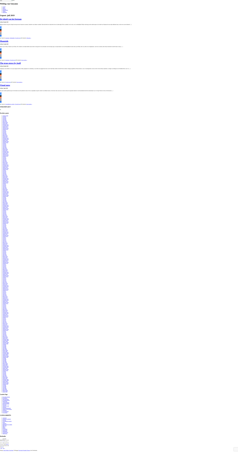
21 (8, 444)
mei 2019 (4, 213)
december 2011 (5, 312)
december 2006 (5, 379)
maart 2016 (4, 255)
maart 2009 (4, 349)
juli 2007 (4, 371)
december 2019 (5, 205)
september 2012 (5, 302)
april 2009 (4, 348)
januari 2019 (4, 217)
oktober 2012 (5, 301)
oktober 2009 (5, 341)
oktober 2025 (5, 126)
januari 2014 (4, 284)
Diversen (4, 420)
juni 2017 (4, 238)
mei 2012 (4, 306)
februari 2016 (5, 256)
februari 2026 (5, 122)
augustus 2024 (5, 142)
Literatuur (4, 423)
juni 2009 (4, 346)
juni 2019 (4, 211)
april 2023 (4, 160)
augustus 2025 (5, 129)
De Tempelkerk (5, 411)
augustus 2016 (5, 249)
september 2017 (5, 235)
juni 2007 (4, 372)
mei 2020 (4, 199)
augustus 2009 (5, 343)
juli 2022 (4, 170)
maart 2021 (4, 188)
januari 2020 (4, 204)
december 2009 (5, 339)
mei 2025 (4, 132)
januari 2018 (4, 230)
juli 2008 (4, 358)
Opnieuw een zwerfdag (7, 409)
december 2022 (5, 164)
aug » (4, 448)
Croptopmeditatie (5, 402)
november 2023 (5, 152)
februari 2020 (5, 202)
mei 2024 (4, 145)
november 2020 (5, 192)
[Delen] (119, 36)
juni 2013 (4, 292)
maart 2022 (4, 175)
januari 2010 (4, 338)
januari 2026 (4, 123)
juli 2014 (4, 277)
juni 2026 (4, 118)
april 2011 (4, 321)
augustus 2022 (5, 169)
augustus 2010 (5, 330)
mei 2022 (4, 172)
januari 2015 (4, 271)
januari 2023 (4, 163)
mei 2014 (4, 280)
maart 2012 (4, 309)
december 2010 (5, 325)
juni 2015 (4, 265)
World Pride (4, 401)
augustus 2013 (5, 290)
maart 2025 (4, 134)
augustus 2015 (5, 263)
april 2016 (4, 254)
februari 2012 (5, 310)
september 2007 (5, 369)
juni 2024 (4, 144)
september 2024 (5, 141)
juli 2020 (4, 197)
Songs (3, 7)
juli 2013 (4, 291)
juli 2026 (4, 116)
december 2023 (5, 151)
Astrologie (7, 38)
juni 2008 (4, 359)
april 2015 (4, 267)
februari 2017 (5, 243)
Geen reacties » (24, 60)
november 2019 (5, 206)
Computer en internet (6, 419)
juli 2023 (4, 157)
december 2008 (5, 352)
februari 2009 (5, 350)
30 (1, 447)
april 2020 (4, 200)
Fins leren (4, 404)
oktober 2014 (5, 274)
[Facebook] (119, 27)
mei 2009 (4, 347)
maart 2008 (4, 362)
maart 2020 (4, 201)
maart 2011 (4, 322)
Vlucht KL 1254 (5, 405)
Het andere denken (6, 397)
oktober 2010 (5, 328)
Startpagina (4, 12)
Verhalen (4, 9)
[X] (119, 30)
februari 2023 (5, 162)
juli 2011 (4, 318)
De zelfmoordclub (6, 400)
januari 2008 (4, 365)
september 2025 (5, 128)
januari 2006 (4, 391)
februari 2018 (5, 229)
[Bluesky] (119, 28)
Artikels (4, 11)
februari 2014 (5, 283)
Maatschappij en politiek (7, 424)
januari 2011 (4, 324)
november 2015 (5, 259)
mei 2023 (4, 159)
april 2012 (4, 308)
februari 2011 (5, 323)
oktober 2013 (5, 287)
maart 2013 (4, 295)
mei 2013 (4, 293)
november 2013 (5, 286)
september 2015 (5, 262)
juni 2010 (4, 332)
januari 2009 (4, 351)
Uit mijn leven (18, 38)
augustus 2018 (5, 223)
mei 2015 (4, 266)
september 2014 (5, 275)
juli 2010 (4, 331)
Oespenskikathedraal (6, 408)
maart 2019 (4, 215)
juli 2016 (4, 251)
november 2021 (5, 179)
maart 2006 (4, 389)
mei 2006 (4, 387)
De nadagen (4, 398)
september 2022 (5, 168)
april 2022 (4, 173)
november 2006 (5, 380)
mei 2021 (4, 186)
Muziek (3, 428)
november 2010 (5, 327)
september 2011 (5, 315)
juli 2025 (4, 130)
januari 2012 (4, 311)
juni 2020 (4, 198)
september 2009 (5, 342)
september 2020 (5, 195)
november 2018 (5, 219)
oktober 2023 (5, 153)
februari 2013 (5, 296)
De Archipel (4, 412)
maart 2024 (4, 148)
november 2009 (5, 340)
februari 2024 (5, 149)
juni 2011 (4, 319)
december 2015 (5, 258)
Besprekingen (5, 10)
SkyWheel (4, 410)
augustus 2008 (5, 357)
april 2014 (4, 281)
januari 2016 (4, 257)
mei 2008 (4, 360)
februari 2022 (5, 176)
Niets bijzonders (5, 399)
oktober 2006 (5, 381)
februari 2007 (5, 377)
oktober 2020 (5, 194)
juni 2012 (4, 305)
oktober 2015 (5, 261)
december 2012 (5, 299)
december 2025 (5, 124)
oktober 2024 (5, 140)
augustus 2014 (5, 276)
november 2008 (5, 353)
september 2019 (5, 208)
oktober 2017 (5, 234)
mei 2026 (4, 119)
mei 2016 (4, 253)
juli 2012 (4, 304)
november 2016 (5, 246)
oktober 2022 (5, 167)
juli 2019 (4, 210)
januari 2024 (4, 150)
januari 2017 (4, 244)
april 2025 (4, 133)
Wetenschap (4, 433)
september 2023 (5, 154)
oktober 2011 (5, 314)
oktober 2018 (5, 220)
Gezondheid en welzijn (9, 104)
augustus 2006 (5, 384)
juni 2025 (4, 131)
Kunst (3, 422)
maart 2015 (4, 268)
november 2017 (5, 233)
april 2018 (4, 227)
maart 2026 (4, 121)
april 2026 (4, 120)
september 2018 (5, 221)
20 (6, 444)
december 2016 (5, 245)
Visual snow (5, 85)
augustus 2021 (5, 182)
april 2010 (4, 334)
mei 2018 (4, 226)
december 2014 (5, 272)
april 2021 (4, 187)
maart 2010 (4, 335)
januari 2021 (4, 190)
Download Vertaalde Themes (24, 450)
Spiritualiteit (12, 38)
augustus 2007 (5, 370)
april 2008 (4, 361)
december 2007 (5, 366)
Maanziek (4, 41)
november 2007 (5, 367)
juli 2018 (4, 224)
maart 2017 (4, 242)
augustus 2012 (5, 303)
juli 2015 (4, 264)
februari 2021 (5, 189)
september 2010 (5, 329)
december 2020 (5, 191)
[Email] (119, 33)
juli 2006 (4, 385)
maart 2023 (4, 161)
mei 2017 (4, 239)
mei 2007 (4, 373)
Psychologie (4, 429)
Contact (4, 6)
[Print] (119, 34)
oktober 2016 (5, 247)
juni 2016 (4, 252)
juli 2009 (4, 344)
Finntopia (4, 407)
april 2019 (4, 214)
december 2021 (5, 178)
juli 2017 (4, 237)
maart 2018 (4, 228)
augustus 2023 (5, 156)
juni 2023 (4, 158)
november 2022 (5, 166)
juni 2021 (4, 185)
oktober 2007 (5, 368)
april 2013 (4, 294)
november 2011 (5, 313)
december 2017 (5, 232)
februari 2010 (5, 337)
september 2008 (5, 356)
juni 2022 (4, 171)
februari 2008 (5, 363)
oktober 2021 (5, 180)
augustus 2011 (5, 316)
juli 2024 (4, 143)
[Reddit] (119, 31)
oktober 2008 (5, 354)
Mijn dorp (4, 425)
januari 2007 (4, 378)
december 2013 (5, 285)
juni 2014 (4, 278)
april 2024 (4, 147)
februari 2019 (5, 216)
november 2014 (5, 273)
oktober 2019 (5, 207)
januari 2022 (4, 177)
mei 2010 (4, 333)
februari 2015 (5, 270)
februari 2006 (5, 390)
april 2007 (4, 375)
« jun (1, 448)
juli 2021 (4, 183)
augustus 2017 (5, 236)
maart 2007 (4, 376)
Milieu (3, 426)
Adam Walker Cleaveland (8, 450)
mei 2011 (4, 320)
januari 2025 (4, 137)
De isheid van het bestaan (11, 19)
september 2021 (5, 181)
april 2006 (4, 388)
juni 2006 (4, 386)
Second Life (4, 430)
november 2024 (5, 139)
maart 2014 (4, 282)
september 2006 (5, 382)
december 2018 (5, 218)
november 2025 (5, 125)
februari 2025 (5, 135)
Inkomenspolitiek (5, 403)
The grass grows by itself (10, 63)
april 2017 (4, 240)
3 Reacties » (28, 38)
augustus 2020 (5, 196)
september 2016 (5, 248)
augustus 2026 (5, 115)
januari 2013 (4, 297)
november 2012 (5, 300)
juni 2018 (4, 225)
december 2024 (5, 138)
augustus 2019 (5, 209)
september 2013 (5, 289)
